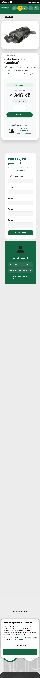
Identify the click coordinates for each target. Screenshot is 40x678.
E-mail (11, 187)
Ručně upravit (20, 645)
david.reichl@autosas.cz (24, 133)
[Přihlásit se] (30, 8)
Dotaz (10, 220)
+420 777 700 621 (23, 131)
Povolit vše (20, 652)
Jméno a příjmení (15, 176)
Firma (10, 209)
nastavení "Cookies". (17, 639)
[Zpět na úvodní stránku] (5, 8)
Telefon (11, 198)
